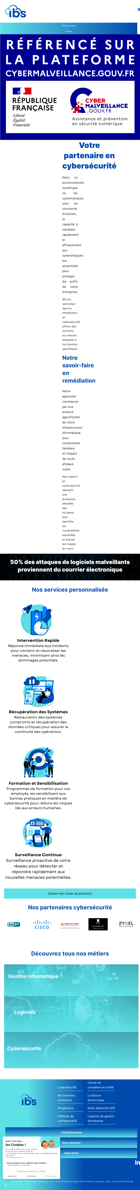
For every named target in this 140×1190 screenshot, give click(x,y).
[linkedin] (137, 1162)
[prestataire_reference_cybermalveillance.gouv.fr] (70, 35)
